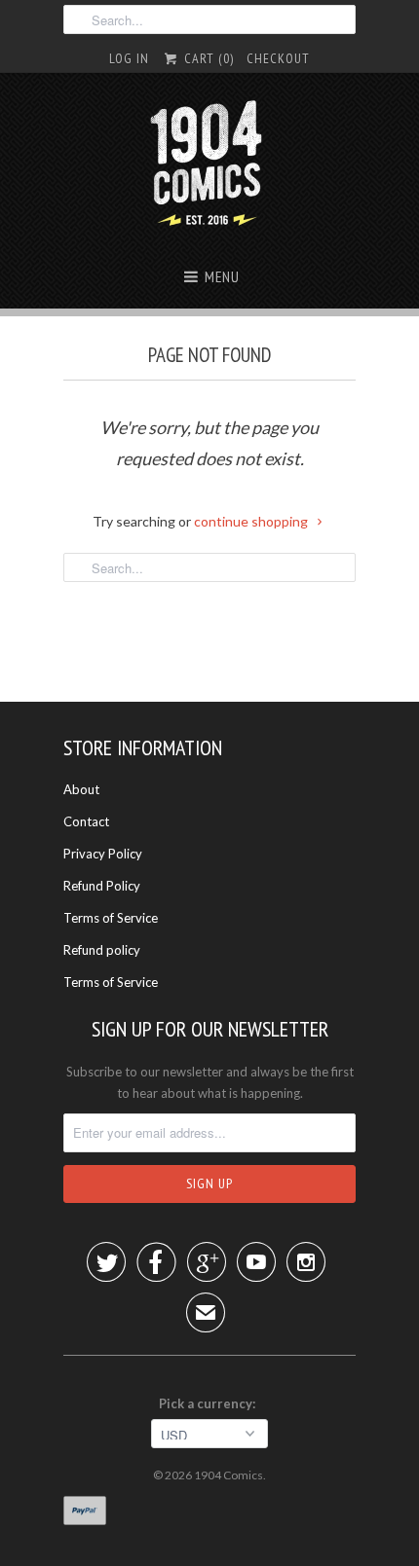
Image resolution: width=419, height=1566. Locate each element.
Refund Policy (101, 885)
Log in (129, 58)
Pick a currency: (210, 1403)
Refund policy (101, 950)
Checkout (278, 58)
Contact (86, 821)
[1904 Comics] (210, 165)
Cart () (206, 58)
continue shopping (252, 521)
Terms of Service (110, 918)
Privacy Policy (102, 853)
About (81, 789)
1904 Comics (228, 1475)
